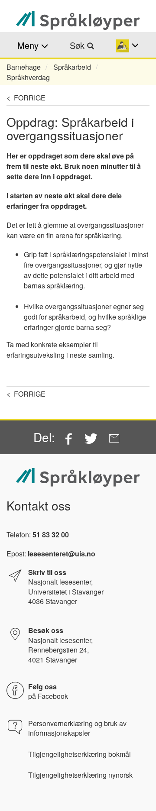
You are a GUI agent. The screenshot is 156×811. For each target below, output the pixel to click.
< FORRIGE (26, 98)
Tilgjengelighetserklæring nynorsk (80, 775)
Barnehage (23, 67)
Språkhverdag (28, 77)
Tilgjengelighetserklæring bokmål (79, 754)
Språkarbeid (72, 67)
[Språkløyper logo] (78, 20)
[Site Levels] (127, 45)
